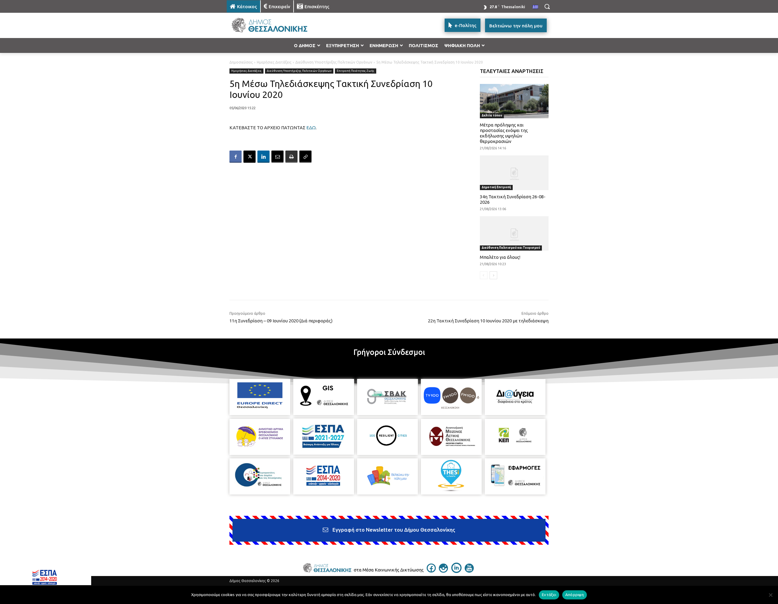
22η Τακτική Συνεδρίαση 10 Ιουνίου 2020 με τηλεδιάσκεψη (488, 320)
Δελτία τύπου (492, 115)
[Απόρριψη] (770, 595)
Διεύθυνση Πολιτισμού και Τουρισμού (511, 247)
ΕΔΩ (311, 127)
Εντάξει (549, 594)
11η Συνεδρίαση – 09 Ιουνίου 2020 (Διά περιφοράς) (280, 320)
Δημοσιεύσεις (241, 62)
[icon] (431, 570)
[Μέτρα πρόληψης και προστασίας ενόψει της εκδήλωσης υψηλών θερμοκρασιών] (514, 101)
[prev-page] (483, 275)
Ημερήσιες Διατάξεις (274, 62)
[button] (547, 6)
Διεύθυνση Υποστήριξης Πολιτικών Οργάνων (333, 62)
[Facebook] (235, 157)
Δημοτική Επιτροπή (496, 187)
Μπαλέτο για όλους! (500, 257)
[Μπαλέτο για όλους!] (514, 233)
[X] (249, 157)
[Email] (277, 157)
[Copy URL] (305, 157)
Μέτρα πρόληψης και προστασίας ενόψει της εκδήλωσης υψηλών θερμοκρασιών (504, 133)
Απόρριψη (574, 594)
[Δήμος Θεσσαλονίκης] (275, 25)
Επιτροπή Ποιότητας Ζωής (355, 70)
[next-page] (493, 275)
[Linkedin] (263, 157)
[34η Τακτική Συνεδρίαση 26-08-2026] (514, 172)
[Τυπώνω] (291, 157)
